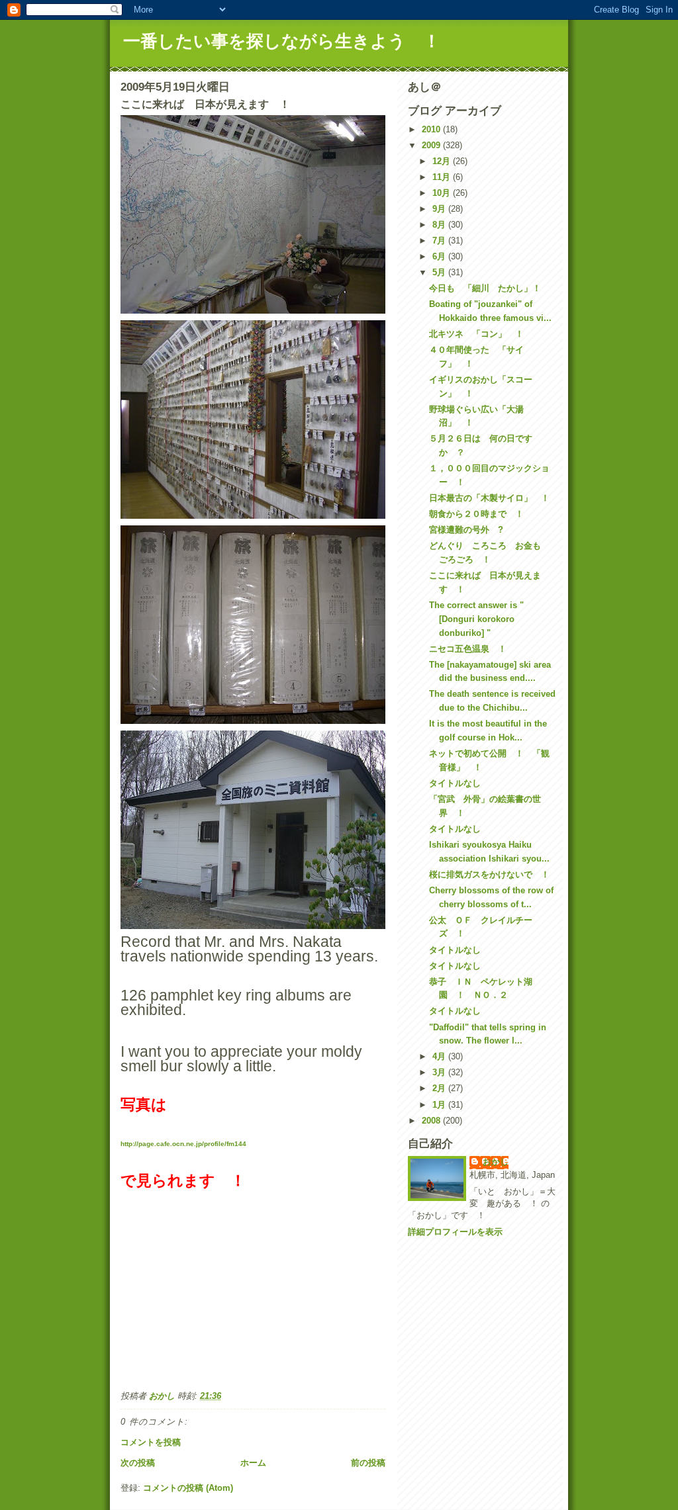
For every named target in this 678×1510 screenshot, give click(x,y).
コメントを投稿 (151, 1442)
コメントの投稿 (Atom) (188, 1488)
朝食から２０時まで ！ (476, 514)
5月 (440, 272)
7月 (440, 240)
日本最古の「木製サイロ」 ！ (489, 498)
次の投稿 (138, 1463)
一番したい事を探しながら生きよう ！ (281, 41)
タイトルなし (455, 783)
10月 (442, 193)
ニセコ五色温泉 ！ (468, 649)
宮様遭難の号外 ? (466, 530)
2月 (440, 1088)
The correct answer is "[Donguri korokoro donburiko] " (476, 619)
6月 (440, 256)
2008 (432, 1121)
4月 (440, 1056)
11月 (442, 177)
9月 (440, 209)
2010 (432, 129)
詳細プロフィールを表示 (455, 1232)
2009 (432, 145)
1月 (440, 1105)
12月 (442, 161)
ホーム (253, 1463)
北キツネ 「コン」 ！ (476, 334)
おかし (495, 1162)
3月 (440, 1072)
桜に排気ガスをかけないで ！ (489, 874)
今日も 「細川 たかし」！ (485, 288)
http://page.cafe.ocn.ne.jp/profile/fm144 (183, 1143)
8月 (440, 225)
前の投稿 (368, 1463)
